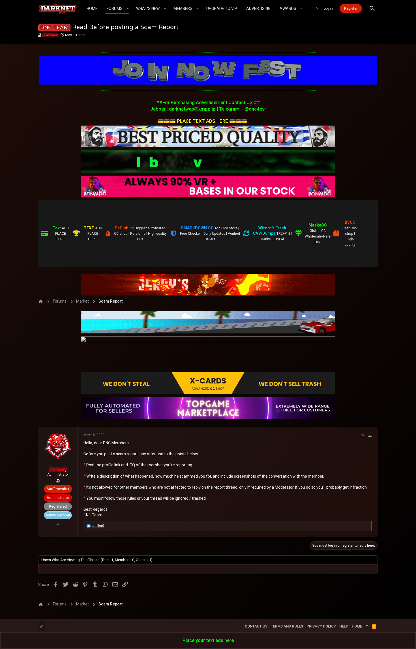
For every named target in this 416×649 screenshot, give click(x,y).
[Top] (367, 626)
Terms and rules (287, 626)
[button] (128, 8)
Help (343, 626)
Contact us (256, 626)
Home (357, 626)
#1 (370, 435)
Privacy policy (321, 626)
